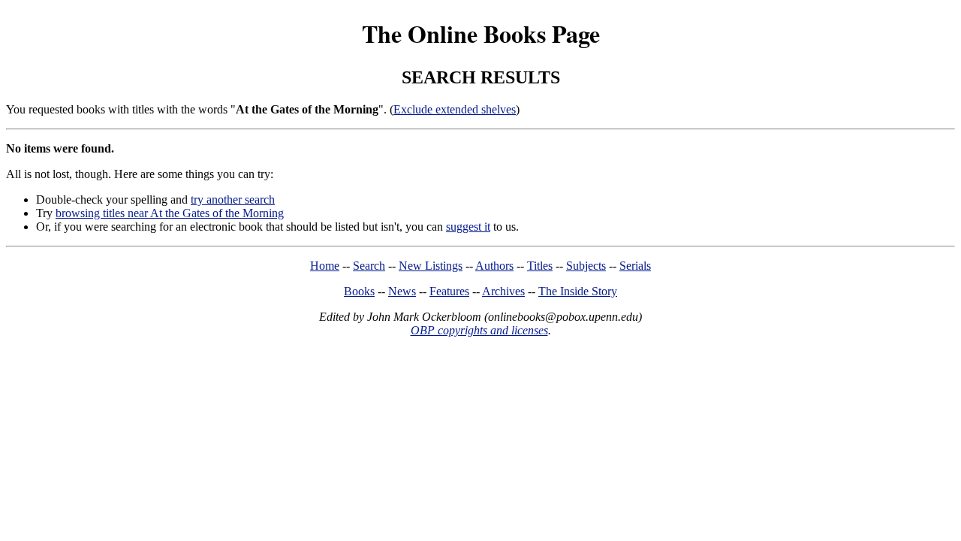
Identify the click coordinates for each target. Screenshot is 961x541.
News (402, 291)
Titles (540, 265)
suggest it (468, 226)
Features (449, 291)
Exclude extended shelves (454, 109)
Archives (503, 291)
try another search (233, 199)
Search (369, 265)
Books (359, 291)
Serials (635, 265)
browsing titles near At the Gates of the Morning (170, 213)
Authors (494, 265)
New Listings (430, 265)
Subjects (586, 265)
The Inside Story (577, 291)
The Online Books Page (481, 33)
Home (324, 265)
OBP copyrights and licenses (479, 330)
